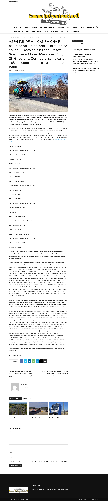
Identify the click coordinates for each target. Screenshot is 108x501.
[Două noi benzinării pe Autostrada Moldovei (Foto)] (18, 408)
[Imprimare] (45, 361)
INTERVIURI (26, 27)
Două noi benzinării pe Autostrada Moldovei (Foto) (84, 44)
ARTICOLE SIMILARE (15, 398)
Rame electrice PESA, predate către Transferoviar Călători (82, 55)
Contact (97, 499)
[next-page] (13, 421)
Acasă (10, 37)
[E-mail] (41, 361)
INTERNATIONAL (37, 27)
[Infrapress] (54, 13)
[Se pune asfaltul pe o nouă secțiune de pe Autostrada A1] (38, 408)
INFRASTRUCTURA (49, 27)
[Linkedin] (29, 361)
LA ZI (62, 31)
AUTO (46, 31)
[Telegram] (37, 361)
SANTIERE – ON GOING (72, 31)
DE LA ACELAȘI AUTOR (29, 398)
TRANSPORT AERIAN (63, 27)
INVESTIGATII (54, 31)
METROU (39, 31)
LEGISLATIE (17, 27)
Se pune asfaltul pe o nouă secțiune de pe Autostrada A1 (84, 50)
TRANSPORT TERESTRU (78, 27)
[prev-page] (10, 421)
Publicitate (91, 499)
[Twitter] (25, 361)
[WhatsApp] (33, 361)
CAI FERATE (90, 27)
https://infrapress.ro (25, 387)
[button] (97, 27)
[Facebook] (98, 1)
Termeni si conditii (83, 499)
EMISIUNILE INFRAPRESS (21, 31)
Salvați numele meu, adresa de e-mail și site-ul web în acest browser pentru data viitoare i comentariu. (39, 461)
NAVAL (33, 31)
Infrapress (15, 70)
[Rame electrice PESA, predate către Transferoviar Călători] (58, 408)
